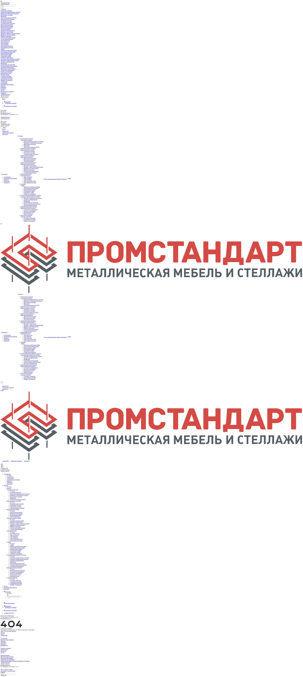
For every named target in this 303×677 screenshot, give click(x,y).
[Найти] (2, 8)
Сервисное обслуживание (8, 659)
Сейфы (12, 545)
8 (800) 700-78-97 (5, 94)
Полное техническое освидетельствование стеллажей (15, 661)
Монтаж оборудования (7, 658)
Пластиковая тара (15, 533)
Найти (2, 675)
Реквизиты (3, 642)
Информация (4, 645)
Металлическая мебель (16, 512)
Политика (3, 651)
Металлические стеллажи (17, 503)
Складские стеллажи (15, 492)
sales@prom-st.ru (6, 113)
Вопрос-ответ (4, 649)
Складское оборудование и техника (19, 557)
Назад (10, 475)
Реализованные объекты (7, 639)
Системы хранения (15, 580)
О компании (10, 477)
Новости (3, 641)
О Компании (4, 635)
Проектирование (5, 655)
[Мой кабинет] (1, 384)
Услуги (2, 634)
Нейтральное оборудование (17, 570)
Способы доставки (6, 648)
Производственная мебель (17, 521)
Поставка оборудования (7, 656)
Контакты (3, 644)
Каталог (9, 488)
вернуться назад (5, 631)
